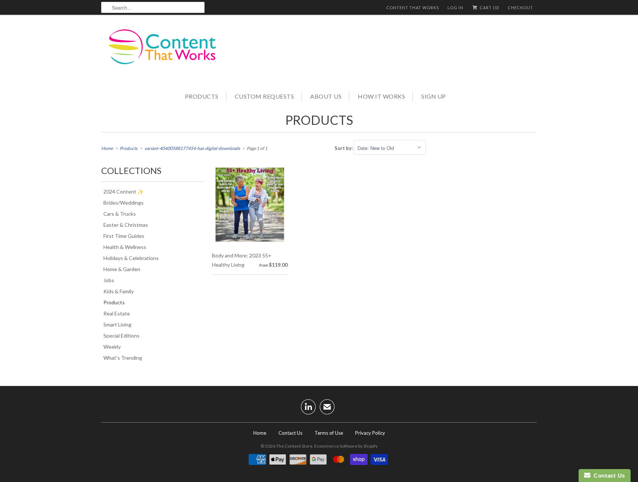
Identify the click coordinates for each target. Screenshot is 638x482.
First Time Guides (123, 236)
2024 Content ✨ (123, 191)
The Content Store (294, 446)
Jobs (108, 280)
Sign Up (433, 96)
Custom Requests (264, 96)
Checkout (520, 7)
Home (259, 433)
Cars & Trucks (119, 214)
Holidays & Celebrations (131, 258)
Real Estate (116, 313)
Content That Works (412, 7)
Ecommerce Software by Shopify (346, 446)
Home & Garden (121, 269)
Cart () (488, 7)
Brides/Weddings (123, 202)
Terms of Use (329, 433)
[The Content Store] (167, 52)
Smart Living (117, 324)
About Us (326, 96)
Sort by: (344, 148)
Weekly (112, 346)
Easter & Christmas (125, 225)
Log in (455, 7)
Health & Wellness (124, 247)
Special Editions (121, 335)
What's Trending (122, 358)
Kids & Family (118, 291)
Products (202, 96)
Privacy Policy (370, 433)
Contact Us (290, 433)
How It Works (381, 96)
